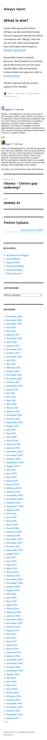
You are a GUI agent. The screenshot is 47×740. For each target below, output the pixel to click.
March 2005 (12, 648)
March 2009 (12, 484)
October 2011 (12, 382)
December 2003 (14, 703)
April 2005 (11, 645)
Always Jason (14, 9)
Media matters (33, 93)
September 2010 (14, 422)
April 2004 (12, 689)
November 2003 (14, 707)
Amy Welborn (13, 259)
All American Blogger (17, 255)
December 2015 (14, 323)
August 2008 (12, 510)
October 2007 (13, 546)
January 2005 (13, 656)
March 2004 (12, 692)
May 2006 (11, 601)
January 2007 (13, 575)
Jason (10, 93)
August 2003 (12, 718)
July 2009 (11, 470)
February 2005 (13, 652)
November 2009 (14, 455)
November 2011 (14, 378)
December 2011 (14, 375)
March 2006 (12, 608)
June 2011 (11, 396)
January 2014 (12, 345)
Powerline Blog (14, 269)
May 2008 (11, 521)
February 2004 (13, 696)
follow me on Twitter (32, 230)
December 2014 (14, 338)
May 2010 (11, 433)
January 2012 (12, 371)
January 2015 (12, 334)
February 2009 (13, 488)
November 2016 (14, 320)
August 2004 (12, 674)
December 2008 (14, 495)
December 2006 (14, 579)
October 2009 (13, 459)
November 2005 (14, 623)
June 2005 (11, 637)
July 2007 (11, 557)
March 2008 (12, 528)
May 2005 (11, 641)
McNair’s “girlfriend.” (15, 50)
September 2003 (14, 714)
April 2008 (12, 524)
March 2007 (12, 572)
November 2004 (14, 663)
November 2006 (14, 583)
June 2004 (11, 681)
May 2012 (11, 364)
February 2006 (13, 612)
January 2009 (13, 491)
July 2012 (10, 360)
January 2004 (13, 700)
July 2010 (10, 429)
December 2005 (14, 619)
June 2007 (11, 561)
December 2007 (14, 539)
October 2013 (13, 353)
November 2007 (14, 543)
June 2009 (11, 473)
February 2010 (13, 444)
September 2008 (14, 506)
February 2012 (13, 367)
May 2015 (11, 331)
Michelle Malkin (15, 266)
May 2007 (11, 564)
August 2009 (12, 466)
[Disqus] (23, 137)
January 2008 (13, 535)
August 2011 (12, 389)
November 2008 (14, 499)
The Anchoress (14, 273)
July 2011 (10, 393)
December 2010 (14, 415)
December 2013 (14, 349)
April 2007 (11, 568)
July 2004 (11, 678)
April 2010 (11, 437)
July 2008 (11, 513)
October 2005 (13, 627)
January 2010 (13, 448)
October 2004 (13, 667)
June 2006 (11, 597)
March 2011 (12, 407)
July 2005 (11, 634)
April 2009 (12, 480)
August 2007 (12, 553)
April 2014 (11, 342)
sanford (13, 96)
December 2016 (14, 316)
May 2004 (11, 685)
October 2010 (13, 418)
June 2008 (11, 517)
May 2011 (10, 400)
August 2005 (12, 630)
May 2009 (11, 477)
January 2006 (13, 616)
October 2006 (13, 586)
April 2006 (12, 605)
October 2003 (13, 710)
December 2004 (14, 659)
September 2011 (14, 386)
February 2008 (13, 532)
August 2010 (12, 426)
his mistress (13, 75)
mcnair (7, 96)
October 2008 (13, 502)
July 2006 (11, 594)
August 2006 (12, 590)
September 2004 (14, 670)
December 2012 (14, 356)
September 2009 (14, 462)
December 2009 (14, 451)
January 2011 (12, 411)
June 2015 (11, 327)
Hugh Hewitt (13, 262)
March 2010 (12, 440)
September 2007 (14, 550)
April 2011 (11, 404)
